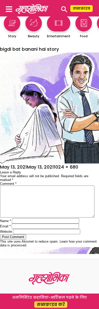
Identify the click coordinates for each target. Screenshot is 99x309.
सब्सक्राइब (81, 8)
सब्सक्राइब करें (51, 304)
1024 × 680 (66, 167)
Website (6, 231)
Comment (8, 184)
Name (5, 221)
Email (5, 226)
